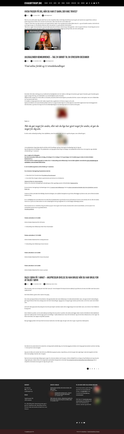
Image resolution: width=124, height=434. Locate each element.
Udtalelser (73, 3)
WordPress (84, 431)
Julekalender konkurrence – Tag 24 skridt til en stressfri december (57, 57)
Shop (59, 3)
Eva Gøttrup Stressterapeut (49, 175)
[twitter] (87, 3)
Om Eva (50, 3)
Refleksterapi (48, 284)
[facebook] (89, 3)
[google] (92, 3)
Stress (55, 284)
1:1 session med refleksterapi (57, 187)
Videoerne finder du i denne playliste (33, 181)
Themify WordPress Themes (93, 431)
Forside (46, 3)
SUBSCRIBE (84, 391)
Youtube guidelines (29, 209)
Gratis (55, 3)
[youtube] (94, 3)
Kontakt (83, 3)
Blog (79, 3)
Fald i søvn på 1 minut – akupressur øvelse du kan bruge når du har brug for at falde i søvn (61, 279)
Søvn (53, 284)
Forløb (63, 3)
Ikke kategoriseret (48, 15)
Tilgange (68, 3)
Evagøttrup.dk (29, 431)
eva (27, 15)
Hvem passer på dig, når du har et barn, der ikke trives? (51, 11)
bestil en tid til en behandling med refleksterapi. (82, 360)
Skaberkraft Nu (74, 183)
